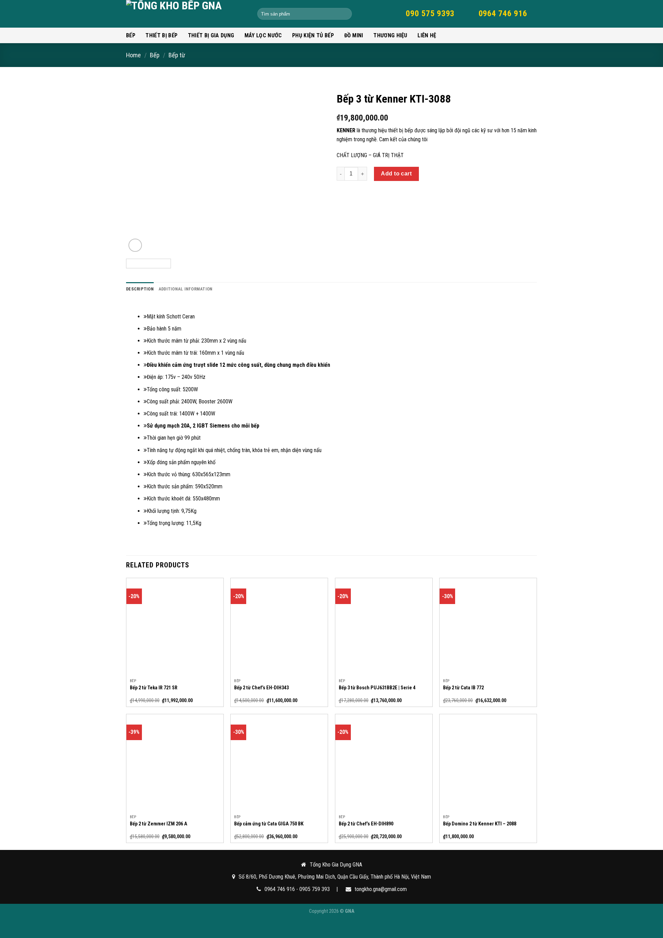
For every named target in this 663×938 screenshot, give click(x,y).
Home (133, 55)
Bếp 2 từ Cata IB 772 (463, 688)
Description (140, 288)
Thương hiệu (390, 35)
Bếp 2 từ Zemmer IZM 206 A (158, 824)
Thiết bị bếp (161, 35)
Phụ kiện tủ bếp (313, 35)
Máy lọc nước (263, 35)
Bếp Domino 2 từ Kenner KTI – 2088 (479, 824)
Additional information (185, 288)
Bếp (130, 35)
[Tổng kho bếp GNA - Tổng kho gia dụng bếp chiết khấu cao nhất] (186, 14)
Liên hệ (426, 35)
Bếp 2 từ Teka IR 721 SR (153, 688)
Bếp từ (177, 55)
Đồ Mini (353, 35)
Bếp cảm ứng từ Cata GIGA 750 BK (269, 824)
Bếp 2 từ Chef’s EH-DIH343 (261, 688)
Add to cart (396, 173)
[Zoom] (135, 245)
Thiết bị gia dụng (211, 35)
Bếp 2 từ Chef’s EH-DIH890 (366, 824)
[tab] (140, 289)
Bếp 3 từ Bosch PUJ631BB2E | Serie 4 (377, 688)
